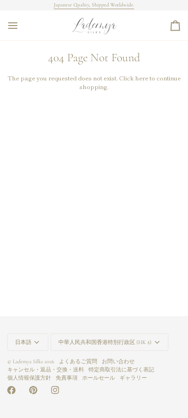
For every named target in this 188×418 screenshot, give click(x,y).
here (141, 78)
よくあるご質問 (78, 361)
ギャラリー (133, 378)
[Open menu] (21, 25)
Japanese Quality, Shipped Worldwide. (94, 5)
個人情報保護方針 (29, 378)
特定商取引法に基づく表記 (121, 369)
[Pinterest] (33, 390)
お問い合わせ (118, 361)
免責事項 (67, 378)
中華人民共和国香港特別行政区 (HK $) (104, 342)
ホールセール (98, 378)
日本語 (23, 342)
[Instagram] (55, 390)
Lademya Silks (28, 361)
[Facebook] (11, 390)
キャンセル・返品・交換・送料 (45, 369)
